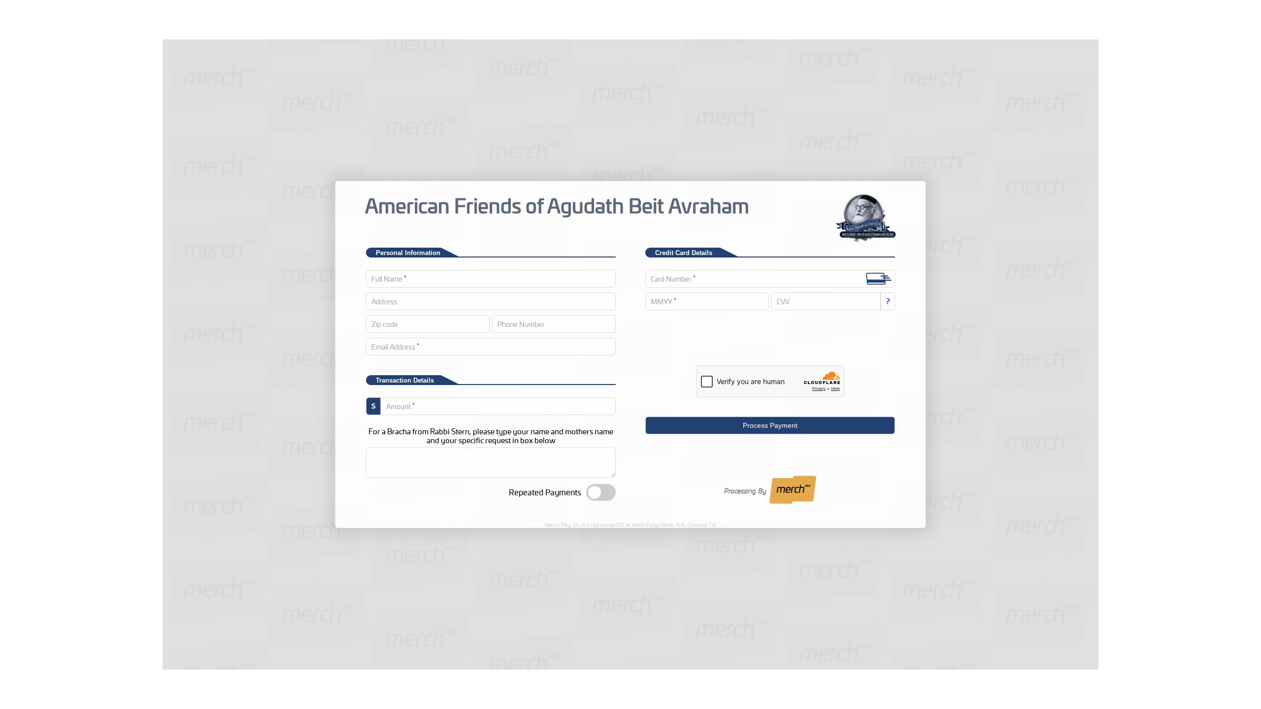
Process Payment (770, 425)
